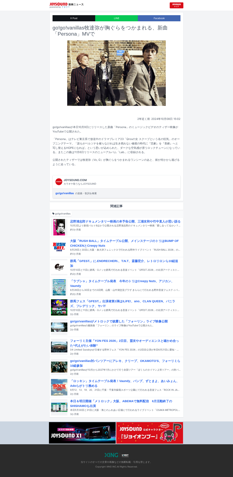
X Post (73, 18)
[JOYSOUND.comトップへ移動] (176, 5)
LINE (116, 18)
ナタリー (66, 7)
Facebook (159, 18)
